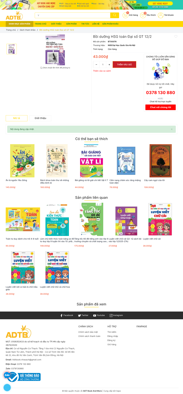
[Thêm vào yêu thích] (175, 36)
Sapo (118, 391)
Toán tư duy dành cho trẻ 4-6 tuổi (22, 239)
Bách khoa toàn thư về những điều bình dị (54, 181)
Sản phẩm (71, 24)
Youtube (100, 315)
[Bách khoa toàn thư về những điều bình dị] (56, 160)
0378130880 (17, 368)
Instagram (118, 315)
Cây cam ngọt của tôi (154, 180)
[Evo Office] (91, 5)
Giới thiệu (56, 24)
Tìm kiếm (112, 332)
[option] (55, 50)
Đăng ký (112, 340)
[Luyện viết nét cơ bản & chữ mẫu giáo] (23, 267)
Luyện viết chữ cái (152, 239)
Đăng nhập (113, 336)
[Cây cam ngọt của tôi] (160, 160)
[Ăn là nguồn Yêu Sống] (22, 160)
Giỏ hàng (112, 344)
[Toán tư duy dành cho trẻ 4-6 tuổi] (23, 219)
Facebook (68, 315)
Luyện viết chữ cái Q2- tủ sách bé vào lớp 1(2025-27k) (125, 240)
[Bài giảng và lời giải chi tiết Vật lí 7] (91, 160)
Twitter (84, 315)
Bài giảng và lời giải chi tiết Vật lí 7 (91, 180)
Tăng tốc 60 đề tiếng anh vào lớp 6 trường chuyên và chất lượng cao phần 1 (91, 240)
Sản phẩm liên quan (91, 197)
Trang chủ (41, 24)
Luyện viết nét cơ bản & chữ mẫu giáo (21, 288)
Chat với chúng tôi (160, 107)
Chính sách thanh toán (89, 336)
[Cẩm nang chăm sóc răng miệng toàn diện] (126, 160)
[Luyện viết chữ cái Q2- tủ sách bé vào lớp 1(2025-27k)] (126, 219)
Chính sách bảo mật (88, 332)
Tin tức (85, 24)
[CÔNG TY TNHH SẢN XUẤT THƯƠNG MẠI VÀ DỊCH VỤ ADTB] (14, 15)
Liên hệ (96, 24)
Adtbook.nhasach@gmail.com (26, 359)
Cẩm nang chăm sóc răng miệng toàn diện (125, 181)
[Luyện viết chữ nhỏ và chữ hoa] (57, 267)
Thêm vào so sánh (102, 71)
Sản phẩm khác (110, 24)
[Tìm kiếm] (114, 15)
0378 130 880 (160, 92)
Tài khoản (169, 15)
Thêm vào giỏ (124, 64)
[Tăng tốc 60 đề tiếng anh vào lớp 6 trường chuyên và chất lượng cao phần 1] (91, 219)
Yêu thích (150, 15)
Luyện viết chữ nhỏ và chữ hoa (55, 287)
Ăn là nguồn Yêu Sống (16, 180)
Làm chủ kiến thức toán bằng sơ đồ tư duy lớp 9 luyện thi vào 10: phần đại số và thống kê (57, 240)
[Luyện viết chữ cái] (160, 219)
